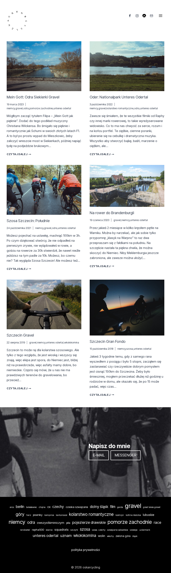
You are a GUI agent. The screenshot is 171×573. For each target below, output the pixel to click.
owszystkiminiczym (50, 523)
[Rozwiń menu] (160, 15)
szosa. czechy (98, 530)
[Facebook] (130, 16)
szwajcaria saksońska (117, 530)
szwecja (133, 530)
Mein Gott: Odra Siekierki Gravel (33, 97)
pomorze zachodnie (41, 108)
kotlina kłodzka (133, 515)
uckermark (144, 530)
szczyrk (74, 530)
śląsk (134, 536)
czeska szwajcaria (77, 507)
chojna (42, 507)
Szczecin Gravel (20, 335)
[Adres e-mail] (151, 16)
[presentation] (44, 66)
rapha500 (38, 529)
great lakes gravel (151, 507)
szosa (129, 348)
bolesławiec (31, 507)
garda (120, 507)
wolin (101, 536)
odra (26, 108)
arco (12, 507)
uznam (66, 535)
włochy (110, 536)
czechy (58, 506)
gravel (19, 108)
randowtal (25, 530)
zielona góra (123, 536)
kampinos (49, 515)
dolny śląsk (99, 506)
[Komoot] (144, 16)
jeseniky (38, 514)
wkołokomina (71, 342)
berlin (20, 506)
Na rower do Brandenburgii (112, 213)
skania (49, 530)
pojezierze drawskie (89, 522)
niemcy (11, 108)
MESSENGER (125, 455)
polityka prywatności (85, 550)
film (112, 506)
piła (68, 522)
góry (20, 514)
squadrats (61, 530)
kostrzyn (120, 515)
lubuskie (148, 515)
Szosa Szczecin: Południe (28, 221)
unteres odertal (62, 108)
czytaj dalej (19, 154)
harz (28, 515)
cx (48, 507)
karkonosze (61, 515)
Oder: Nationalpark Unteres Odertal (119, 97)
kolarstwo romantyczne (119, 108)
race (157, 522)
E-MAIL (99, 455)
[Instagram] (137, 16)
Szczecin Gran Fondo (108, 341)
